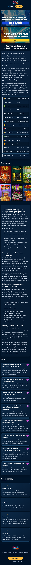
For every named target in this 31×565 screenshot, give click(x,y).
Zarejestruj (19, 6)
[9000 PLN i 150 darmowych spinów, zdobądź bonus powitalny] (15, 18)
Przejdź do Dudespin (15, 558)
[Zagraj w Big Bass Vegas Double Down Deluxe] (5, 192)
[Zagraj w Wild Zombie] (17, 192)
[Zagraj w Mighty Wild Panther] (17, 174)
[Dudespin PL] (15, 3)
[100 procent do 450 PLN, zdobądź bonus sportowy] (15, 35)
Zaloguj (11, 6)
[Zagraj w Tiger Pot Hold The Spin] (5, 174)
